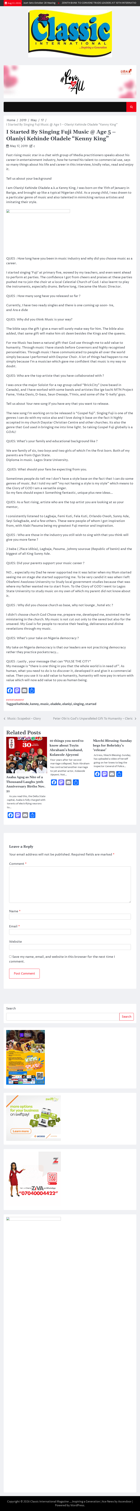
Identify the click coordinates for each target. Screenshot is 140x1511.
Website (15, 942)
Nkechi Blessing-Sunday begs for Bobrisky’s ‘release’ (112, 745)
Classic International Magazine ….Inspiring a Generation (65, 1501)
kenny (34, 704)
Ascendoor (125, 1501)
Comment (18, 864)
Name (15, 911)
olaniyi (67, 704)
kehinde (23, 704)
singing (78, 704)
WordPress (77, 1505)
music (44, 704)
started (90, 704)
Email (14, 926)
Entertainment (15, 700)
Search (11, 1009)
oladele (55, 704)
